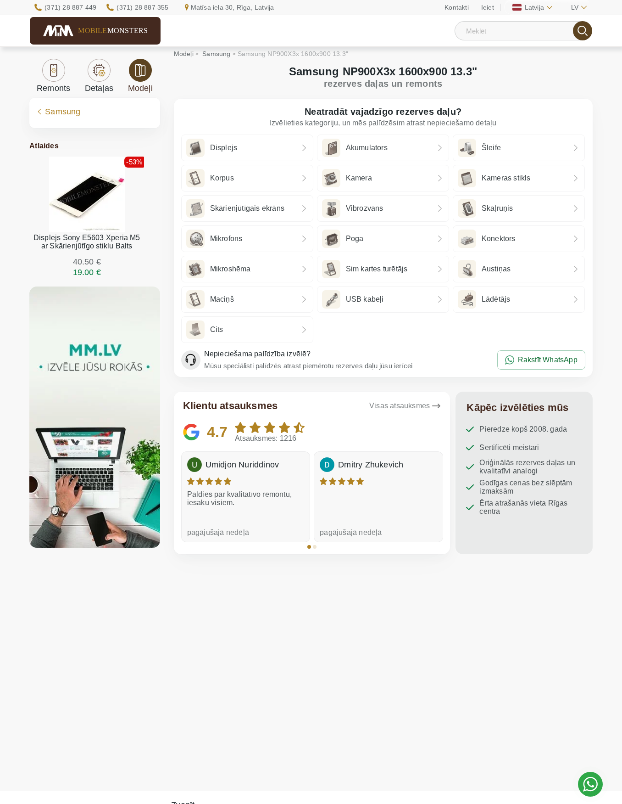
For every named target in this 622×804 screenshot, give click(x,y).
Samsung (62, 111)
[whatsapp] (590, 784)
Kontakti (456, 7)
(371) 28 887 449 (70, 7)
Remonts (53, 88)
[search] (582, 30)
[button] (309, 547)
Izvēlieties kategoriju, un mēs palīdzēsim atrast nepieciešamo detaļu (383, 123)
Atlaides (44, 146)
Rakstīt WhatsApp (548, 360)
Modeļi (140, 88)
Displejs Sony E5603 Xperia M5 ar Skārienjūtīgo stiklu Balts (86, 242)
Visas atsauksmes (399, 406)
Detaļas (99, 88)
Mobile (113, 30)
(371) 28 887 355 (142, 7)
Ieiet (487, 7)
